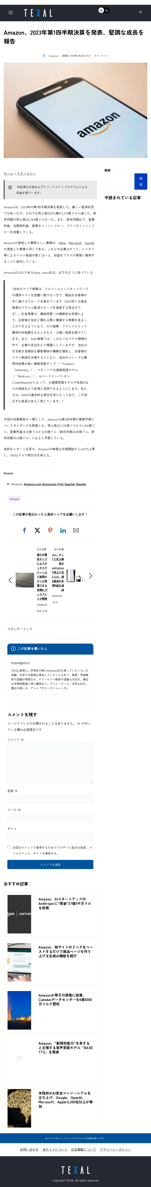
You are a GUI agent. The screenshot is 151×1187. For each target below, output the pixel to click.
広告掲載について (83, 1149)
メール (14, 809)
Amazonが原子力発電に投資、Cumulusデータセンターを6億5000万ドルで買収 (65, 999)
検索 (107, 170)
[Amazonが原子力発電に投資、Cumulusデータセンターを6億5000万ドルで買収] (19, 994)
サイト (12, 828)
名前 (12, 790)
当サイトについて (54, 1149)
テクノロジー (101, 55)
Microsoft (75, 242)
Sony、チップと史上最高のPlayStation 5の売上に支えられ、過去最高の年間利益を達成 (56, 572)
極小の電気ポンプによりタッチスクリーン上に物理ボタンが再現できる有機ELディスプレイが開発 (42, 576)
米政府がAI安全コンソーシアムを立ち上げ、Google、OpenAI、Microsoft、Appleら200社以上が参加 (65, 1099)
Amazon (14, 499)
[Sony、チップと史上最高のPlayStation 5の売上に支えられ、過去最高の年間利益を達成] (76, 571)
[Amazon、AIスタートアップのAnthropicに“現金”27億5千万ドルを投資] (19, 898)
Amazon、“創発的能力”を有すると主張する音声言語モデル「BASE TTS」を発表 (65, 1048)
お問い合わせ (29, 1149)
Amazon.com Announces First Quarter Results (55, 484)
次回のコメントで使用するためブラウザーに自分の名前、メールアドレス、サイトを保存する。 (52, 850)
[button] (24, 530)
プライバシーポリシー (115, 1149)
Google (89, 242)
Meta (62, 242)
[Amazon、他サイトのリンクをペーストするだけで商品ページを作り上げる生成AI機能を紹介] (19, 946)
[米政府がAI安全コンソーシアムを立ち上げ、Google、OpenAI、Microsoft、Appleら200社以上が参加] (19, 1092)
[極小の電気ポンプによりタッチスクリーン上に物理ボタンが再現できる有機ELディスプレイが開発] (25, 576)
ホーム (8, 173)
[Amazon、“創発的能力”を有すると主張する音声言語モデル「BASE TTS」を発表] (19, 1076)
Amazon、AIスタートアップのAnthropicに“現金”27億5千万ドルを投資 (64, 903)
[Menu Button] (12, 13)
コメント (15, 739)
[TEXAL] (38, 10)
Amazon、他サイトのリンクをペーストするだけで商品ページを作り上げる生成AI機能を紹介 (65, 951)
